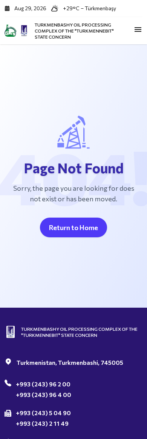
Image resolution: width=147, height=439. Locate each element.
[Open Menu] (137, 29)
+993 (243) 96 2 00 (43, 384)
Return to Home (73, 227)
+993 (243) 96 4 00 (43, 394)
